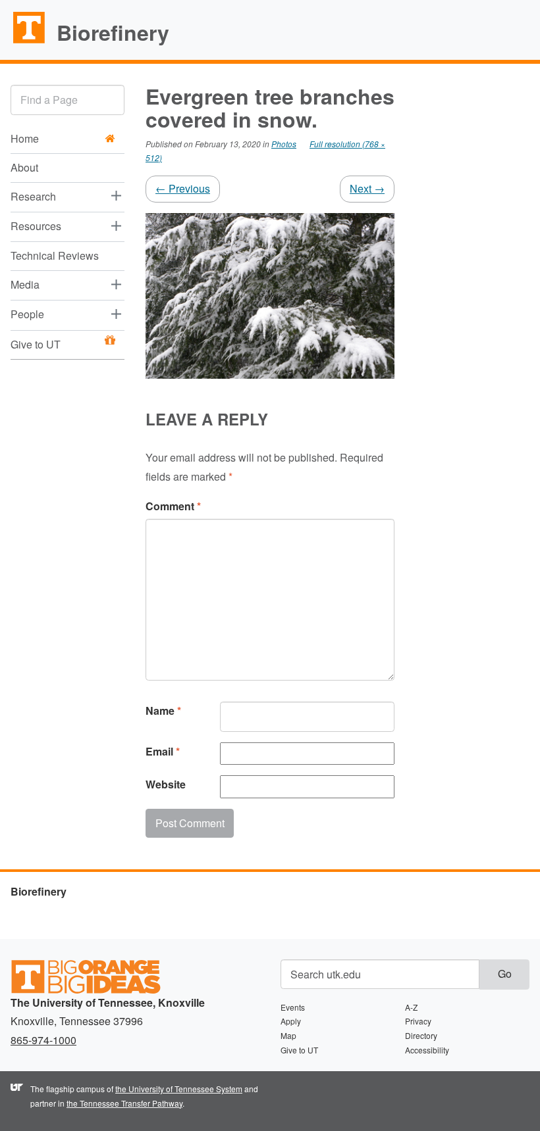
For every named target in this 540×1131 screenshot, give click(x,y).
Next (367, 188)
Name (163, 710)
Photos (283, 143)
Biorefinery (113, 32)
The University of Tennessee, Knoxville (23, 42)
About (24, 167)
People (27, 314)
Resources (36, 225)
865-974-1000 (43, 1039)
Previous (182, 188)
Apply (291, 1020)
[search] (67, 99)
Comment (173, 506)
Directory (421, 1035)
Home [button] (25, 138)
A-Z (411, 1007)
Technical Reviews (55, 255)
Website (166, 784)
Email (163, 751)
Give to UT (36, 344)
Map (288, 1035)
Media (25, 284)
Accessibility (427, 1049)
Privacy (418, 1020)
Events (293, 1007)
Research (33, 196)
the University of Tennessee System (178, 1088)
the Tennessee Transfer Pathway (124, 1103)
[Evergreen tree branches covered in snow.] (270, 294)
